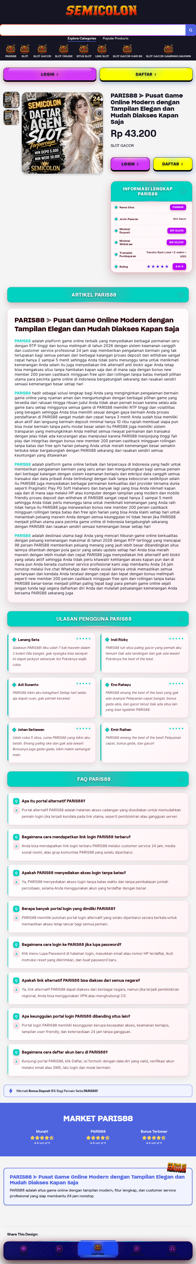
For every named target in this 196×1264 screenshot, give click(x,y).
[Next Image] (99, 134)
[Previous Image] (25, 134)
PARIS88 (23, 340)
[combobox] (93, 30)
